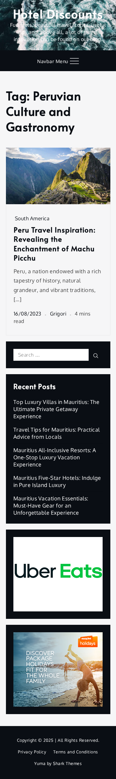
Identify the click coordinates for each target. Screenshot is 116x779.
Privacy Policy (32, 751)
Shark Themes (67, 763)
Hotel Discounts (58, 13)
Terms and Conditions (75, 751)
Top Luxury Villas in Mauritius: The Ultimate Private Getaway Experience (56, 409)
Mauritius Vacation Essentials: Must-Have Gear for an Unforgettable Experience (50, 505)
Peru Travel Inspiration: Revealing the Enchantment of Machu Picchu (55, 243)
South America (32, 218)
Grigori (58, 313)
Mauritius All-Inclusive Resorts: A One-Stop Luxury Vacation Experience (54, 457)
